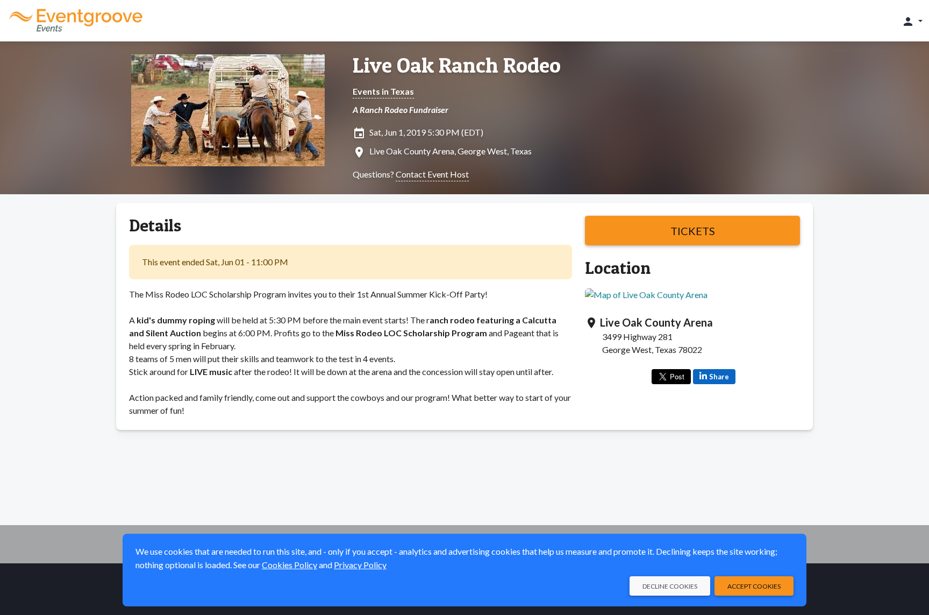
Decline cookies (669, 586)
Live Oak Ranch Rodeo (457, 65)
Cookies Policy (289, 565)
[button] (912, 21)
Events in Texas (383, 91)
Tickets (692, 230)
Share (719, 376)
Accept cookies (754, 586)
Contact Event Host (432, 174)
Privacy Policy (360, 565)
